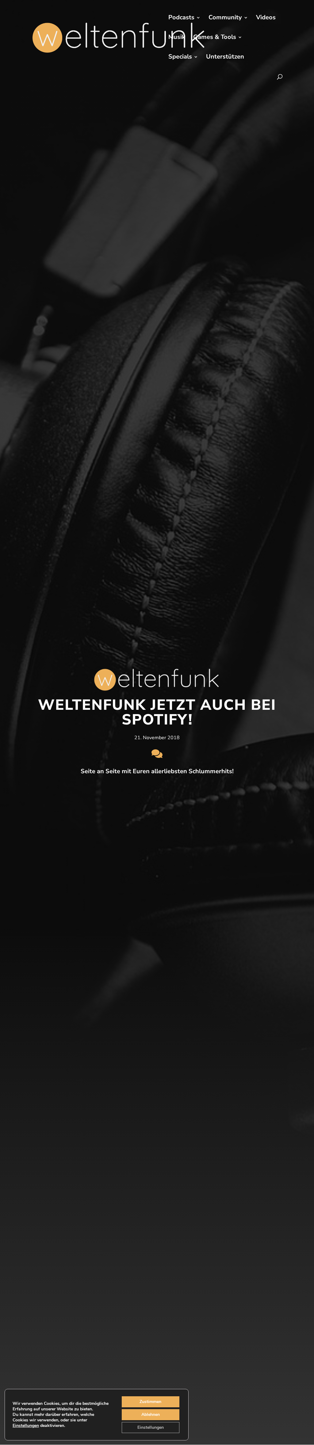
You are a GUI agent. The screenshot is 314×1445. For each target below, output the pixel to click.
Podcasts (181, 18)
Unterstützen (225, 58)
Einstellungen (26, 1425)
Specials (180, 58)
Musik (176, 38)
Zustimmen (150, 1402)
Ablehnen (150, 1414)
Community (225, 18)
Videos (266, 18)
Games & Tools (214, 38)
